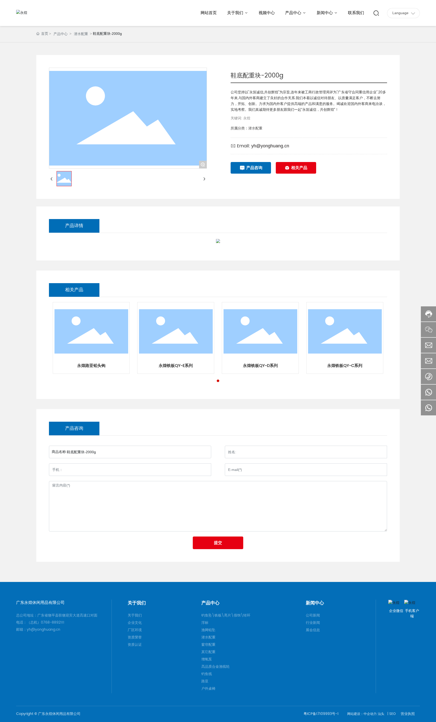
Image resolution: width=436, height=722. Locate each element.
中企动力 (370, 714)
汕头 (381, 714)
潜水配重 (81, 34)
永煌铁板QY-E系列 (176, 365)
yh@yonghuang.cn (270, 145)
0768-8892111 (54, 622)
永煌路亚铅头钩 (91, 365)
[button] (218, 381)
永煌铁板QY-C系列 (344, 365)
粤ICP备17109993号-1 (321, 714)
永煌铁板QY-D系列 (260, 365)
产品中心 (60, 34)
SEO (392, 714)
